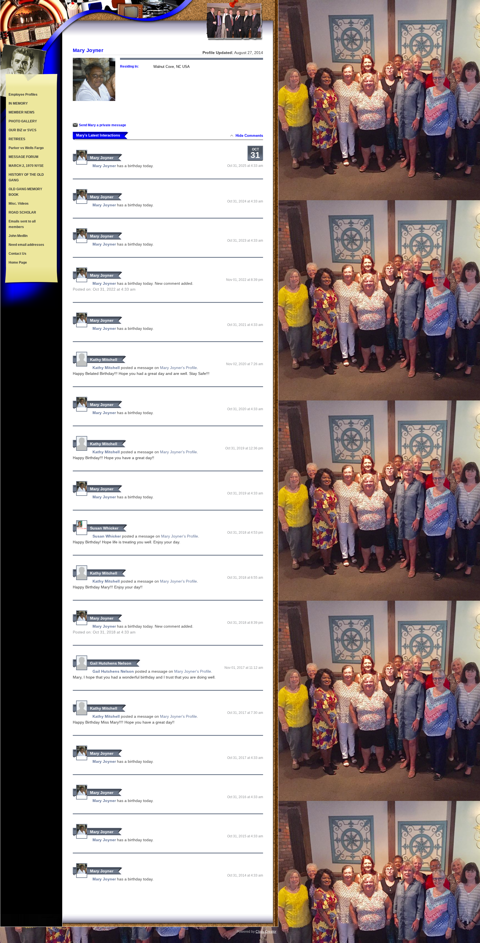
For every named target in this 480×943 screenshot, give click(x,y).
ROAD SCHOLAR (22, 212)
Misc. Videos (19, 204)
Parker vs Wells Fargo (26, 148)
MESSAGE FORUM (23, 157)
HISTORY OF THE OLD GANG (26, 177)
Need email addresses (26, 245)
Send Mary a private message (102, 125)
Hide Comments (249, 135)
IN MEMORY (18, 103)
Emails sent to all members (22, 224)
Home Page (18, 262)
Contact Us (17, 254)
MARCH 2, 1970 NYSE (26, 166)
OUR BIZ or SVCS (22, 130)
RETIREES (17, 139)
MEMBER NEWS (21, 112)
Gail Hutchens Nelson (110, 663)
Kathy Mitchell (103, 359)
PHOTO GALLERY (23, 121)
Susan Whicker (104, 528)
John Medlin (18, 236)
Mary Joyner (101, 157)
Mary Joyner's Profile (178, 367)
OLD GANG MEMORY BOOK (25, 192)
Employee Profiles (23, 94)
